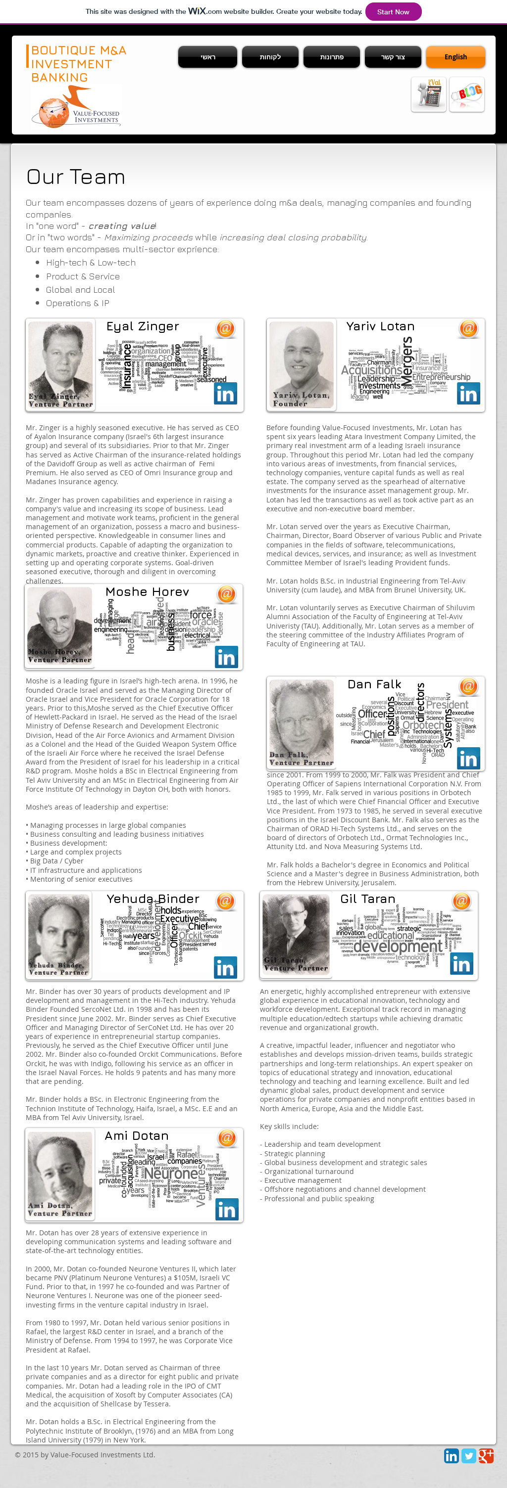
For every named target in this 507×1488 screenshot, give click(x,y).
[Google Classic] (486, 1455)
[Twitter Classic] (468, 1455)
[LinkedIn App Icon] (451, 1455)
